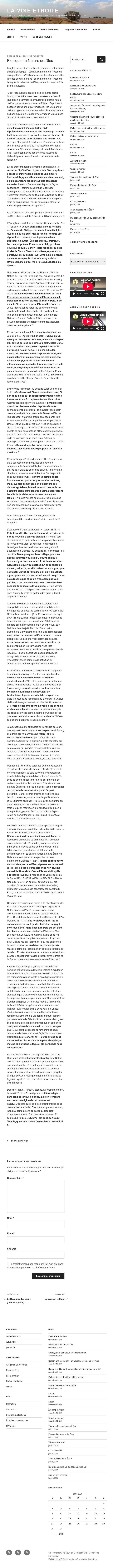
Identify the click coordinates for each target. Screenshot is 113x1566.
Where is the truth (78, 193)
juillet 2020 (11, 1341)
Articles (11, 29)
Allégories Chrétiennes (75, 29)
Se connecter (54, 1552)
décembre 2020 (13, 1336)
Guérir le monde (77, 168)
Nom (10, 1218)
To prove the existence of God (84, 177)
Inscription (11, 1403)
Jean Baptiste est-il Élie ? (82, 209)
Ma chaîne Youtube (42, 36)
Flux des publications (16, 1414)
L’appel (73, 144)
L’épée (73, 152)
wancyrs (38, 56)
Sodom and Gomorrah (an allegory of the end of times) (74, 1360)
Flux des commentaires (17, 1420)
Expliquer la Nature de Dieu (83, 85)
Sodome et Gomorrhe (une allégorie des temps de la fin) (74, 1368)
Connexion (11, 1409)
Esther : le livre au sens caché (84, 136)
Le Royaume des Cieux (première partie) (67, 1352)
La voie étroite (33, 10)
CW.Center (11, 1425)
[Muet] (97, 293)
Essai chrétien (27, 29)
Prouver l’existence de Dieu (83, 185)
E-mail (11, 1233)
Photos (23, 36)
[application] (88, 287)
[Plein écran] (102, 293)
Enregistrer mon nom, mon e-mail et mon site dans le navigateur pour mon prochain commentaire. (35, 1265)
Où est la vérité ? (78, 201)
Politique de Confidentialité (75, 1552)
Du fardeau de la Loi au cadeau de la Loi (67, 1466)
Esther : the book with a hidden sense (87, 128)
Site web (11, 1248)
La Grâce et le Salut (79, 77)
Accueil (96, 29)
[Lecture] (74, 293)
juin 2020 (10, 1347)
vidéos (10, 36)
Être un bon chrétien (79, 229)
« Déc (60, 1533)
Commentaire (15, 1178)
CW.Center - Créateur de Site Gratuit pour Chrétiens (72, 1559)
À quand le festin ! (78, 160)
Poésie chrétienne (49, 29)
